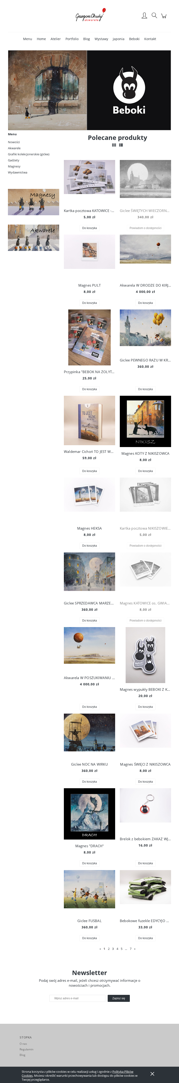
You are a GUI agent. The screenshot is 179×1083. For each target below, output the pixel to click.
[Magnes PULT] (89, 257)
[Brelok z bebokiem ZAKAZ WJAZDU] (145, 810)
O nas (23, 1044)
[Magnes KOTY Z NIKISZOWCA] (145, 421)
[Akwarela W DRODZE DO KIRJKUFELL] (145, 257)
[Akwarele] (33, 237)
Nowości (14, 142)
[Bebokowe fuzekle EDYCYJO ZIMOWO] (145, 892)
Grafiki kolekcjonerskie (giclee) (28, 154)
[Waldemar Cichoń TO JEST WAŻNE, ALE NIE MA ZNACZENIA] (89, 420)
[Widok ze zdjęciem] (114, 145)
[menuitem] (27, 38)
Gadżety (13, 160)
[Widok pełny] (121, 145)
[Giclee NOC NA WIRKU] (89, 736)
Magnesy (14, 166)
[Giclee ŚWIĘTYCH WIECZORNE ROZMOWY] (145, 182)
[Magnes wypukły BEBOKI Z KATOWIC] (145, 655)
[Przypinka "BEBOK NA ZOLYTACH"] (89, 337)
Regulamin (26, 1049)
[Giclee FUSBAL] (89, 892)
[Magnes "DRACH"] (89, 814)
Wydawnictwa (17, 172)
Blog (22, 1055)
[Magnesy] (33, 201)
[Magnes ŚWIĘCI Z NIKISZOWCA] (145, 736)
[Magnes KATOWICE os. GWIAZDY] (145, 574)
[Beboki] (89, 90)
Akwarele (14, 148)
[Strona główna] (89, 16)
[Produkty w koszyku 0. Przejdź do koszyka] (164, 18)
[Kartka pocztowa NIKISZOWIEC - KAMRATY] (145, 500)
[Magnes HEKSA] (89, 500)
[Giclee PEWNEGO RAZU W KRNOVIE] (145, 331)
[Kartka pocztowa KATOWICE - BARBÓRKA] (89, 182)
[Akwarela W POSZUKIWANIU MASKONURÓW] (89, 649)
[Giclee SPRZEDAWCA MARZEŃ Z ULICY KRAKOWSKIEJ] (89, 574)
